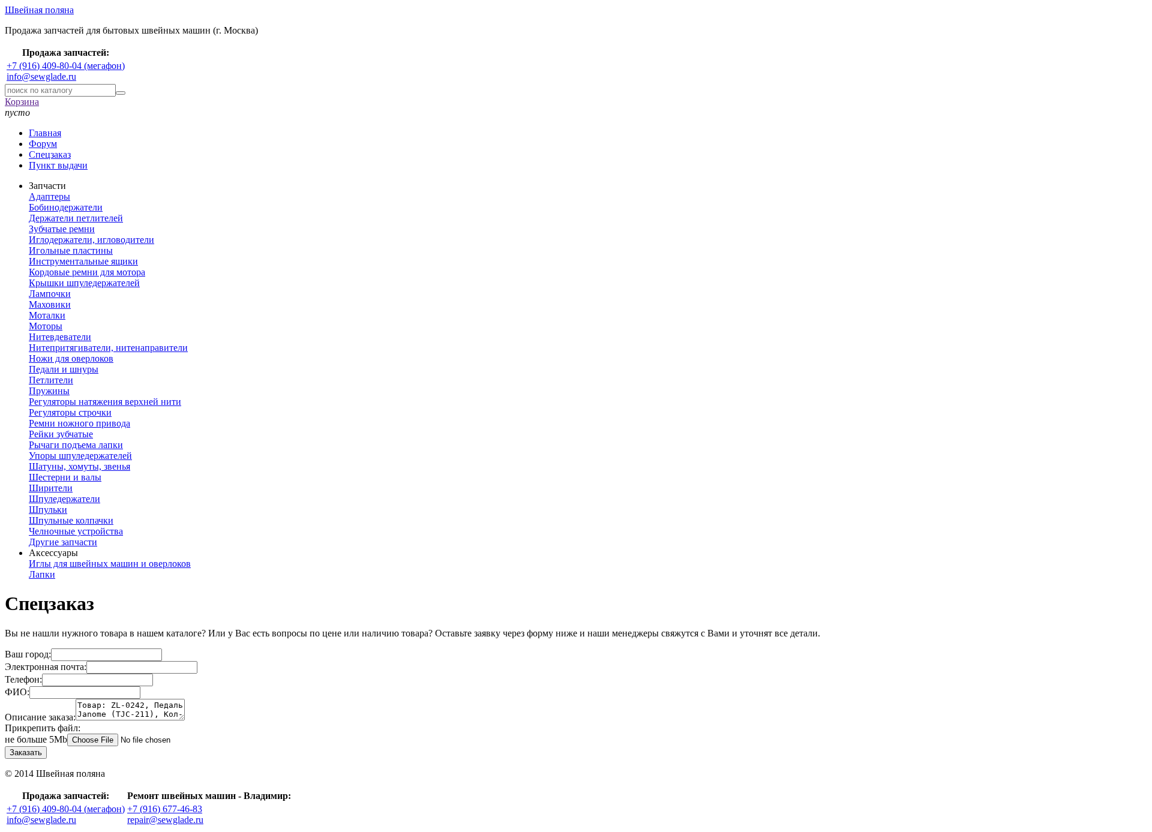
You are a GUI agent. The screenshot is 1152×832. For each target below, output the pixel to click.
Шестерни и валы (65, 477)
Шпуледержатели (64, 499)
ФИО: (17, 692)
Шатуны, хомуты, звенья (79, 466)
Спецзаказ (50, 154)
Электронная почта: (45, 667)
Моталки (47, 315)
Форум (43, 144)
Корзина (22, 102)
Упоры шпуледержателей (80, 455)
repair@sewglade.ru (165, 820)
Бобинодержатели (66, 207)
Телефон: (23, 679)
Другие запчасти (63, 542)
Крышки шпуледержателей (84, 283)
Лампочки (50, 294)
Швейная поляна (39, 10)
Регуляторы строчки (70, 412)
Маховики (50, 304)
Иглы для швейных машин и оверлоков (110, 563)
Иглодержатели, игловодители (91, 240)
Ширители (51, 488)
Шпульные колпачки (71, 520)
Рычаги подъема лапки (76, 445)
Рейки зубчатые (61, 434)
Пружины (49, 391)
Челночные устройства (76, 531)
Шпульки (48, 509)
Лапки (42, 574)
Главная (45, 133)
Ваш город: (28, 654)
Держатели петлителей (76, 218)
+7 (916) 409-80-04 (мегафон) (66, 66)
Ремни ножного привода (79, 423)
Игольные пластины (71, 250)
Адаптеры (49, 196)
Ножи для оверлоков (71, 358)
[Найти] (120, 93)
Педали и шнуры (63, 369)
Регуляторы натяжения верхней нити (105, 402)
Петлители (51, 380)
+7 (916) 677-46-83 (164, 809)
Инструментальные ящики (83, 261)
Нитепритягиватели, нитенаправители (108, 348)
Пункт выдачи (58, 165)
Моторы (45, 326)
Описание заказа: (40, 717)
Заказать (26, 752)
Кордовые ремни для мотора (87, 272)
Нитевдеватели (60, 337)
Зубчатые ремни (62, 229)
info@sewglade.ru (41, 76)
